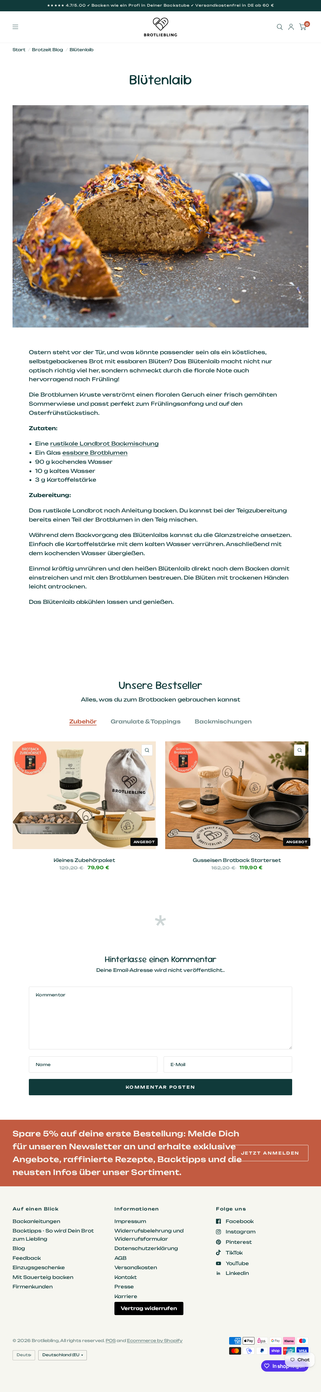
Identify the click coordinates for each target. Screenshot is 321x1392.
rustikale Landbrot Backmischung (104, 443)
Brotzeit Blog (47, 49)
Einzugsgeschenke (39, 1267)
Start (19, 49)
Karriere (125, 1296)
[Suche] (280, 27)
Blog (19, 1248)
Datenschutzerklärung (146, 1248)
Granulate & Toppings (146, 721)
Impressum (130, 1221)
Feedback (27, 1258)
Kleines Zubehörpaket (84, 860)
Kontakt (125, 1277)
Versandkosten (135, 1267)
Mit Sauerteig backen (43, 1277)
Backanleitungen (36, 1221)
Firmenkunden (33, 1287)
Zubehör (83, 721)
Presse (124, 1287)
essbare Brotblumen (95, 452)
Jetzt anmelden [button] (270, 1153)
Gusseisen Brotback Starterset (237, 860)
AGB (120, 1258)
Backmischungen (223, 721)
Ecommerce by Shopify (154, 1340)
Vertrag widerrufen (149, 1308)
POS (111, 1340)
